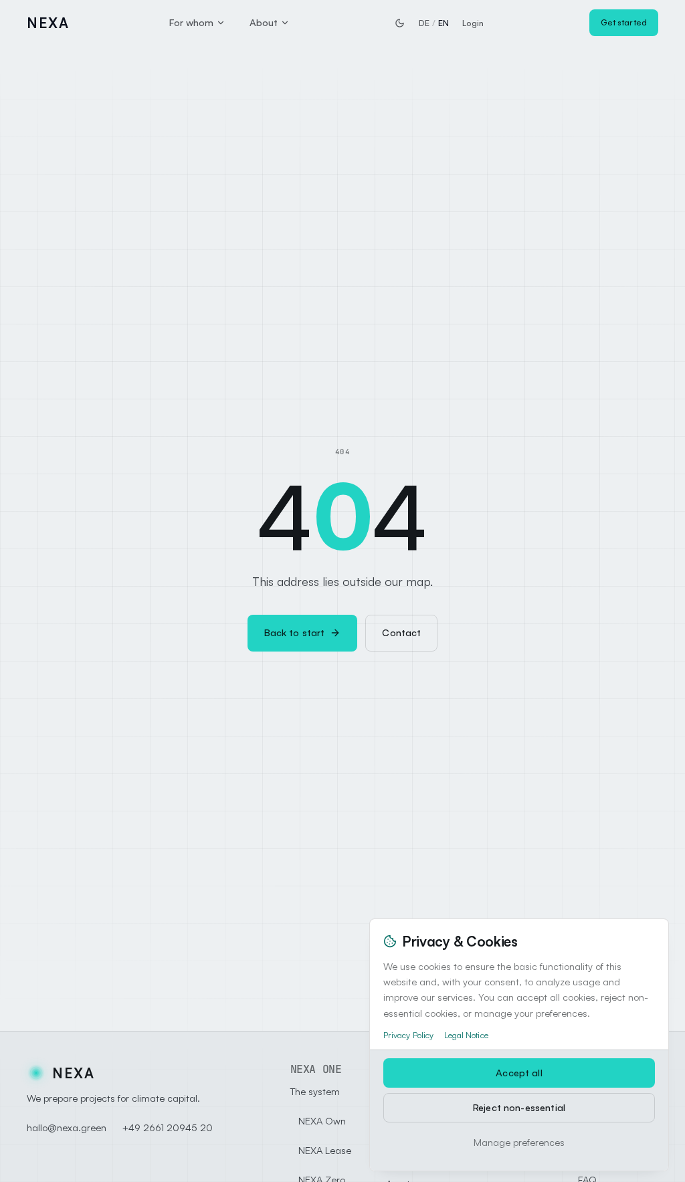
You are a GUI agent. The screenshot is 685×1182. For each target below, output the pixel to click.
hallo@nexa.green (66, 1127)
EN (443, 22)
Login (473, 22)
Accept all (519, 1072)
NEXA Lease (324, 1150)
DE (424, 22)
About (264, 22)
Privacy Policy (408, 1034)
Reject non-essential (519, 1107)
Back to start (294, 632)
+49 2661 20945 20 (167, 1127)
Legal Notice (466, 1034)
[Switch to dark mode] (400, 22)
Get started (624, 22)
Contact (401, 632)
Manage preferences (519, 1142)
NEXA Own (322, 1120)
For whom (191, 22)
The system (315, 1091)
